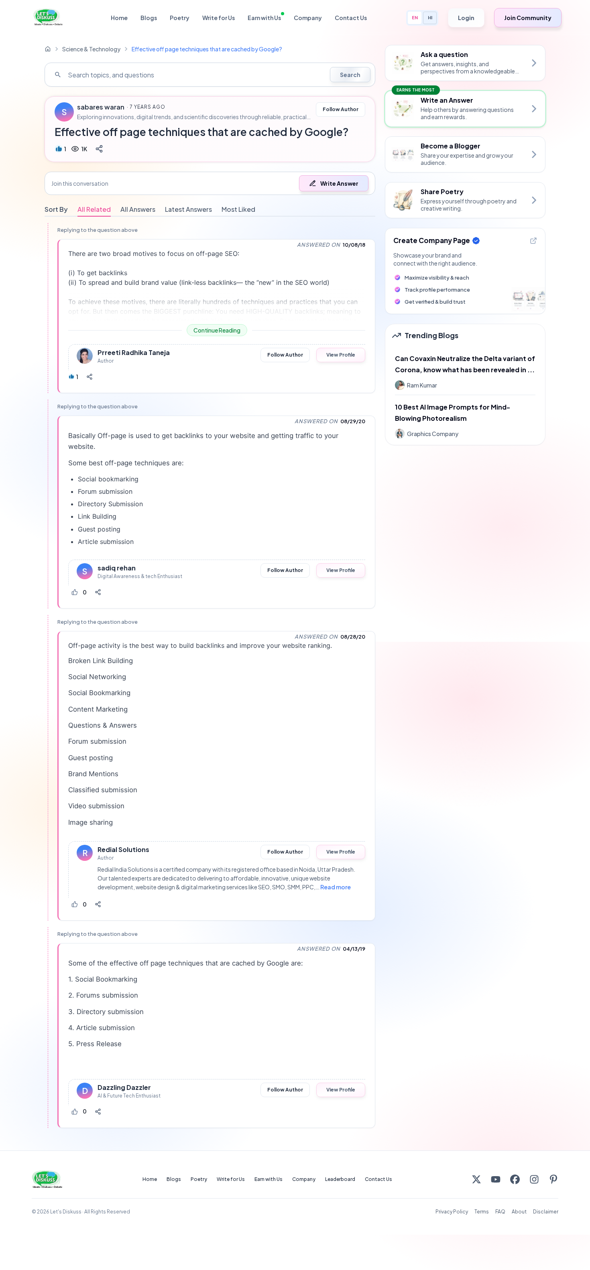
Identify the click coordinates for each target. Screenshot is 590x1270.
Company (308, 17)
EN (415, 17)
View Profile (340, 355)
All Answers (137, 209)
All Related (94, 209)
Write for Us (218, 17)
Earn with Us (264, 17)
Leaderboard (340, 1179)
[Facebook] (515, 1179)
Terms (481, 1212)
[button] (210, 183)
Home (119, 17)
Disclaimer (545, 1212)
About (519, 1212)
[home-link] (48, 49)
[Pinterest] (553, 1179)
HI (430, 17)
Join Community (527, 17)
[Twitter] (476, 1179)
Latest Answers (188, 209)
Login (466, 17)
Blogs (148, 17)
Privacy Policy (451, 1212)
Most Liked (238, 209)
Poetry (179, 17)
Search (350, 74)
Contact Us (351, 17)
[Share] (99, 149)
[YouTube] (495, 1179)
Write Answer (339, 183)
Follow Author (340, 109)
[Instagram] (534, 1179)
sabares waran (100, 107)
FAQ (500, 1212)
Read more (335, 887)
